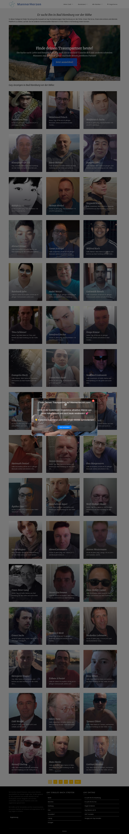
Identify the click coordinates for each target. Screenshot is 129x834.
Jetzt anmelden (64, 427)
